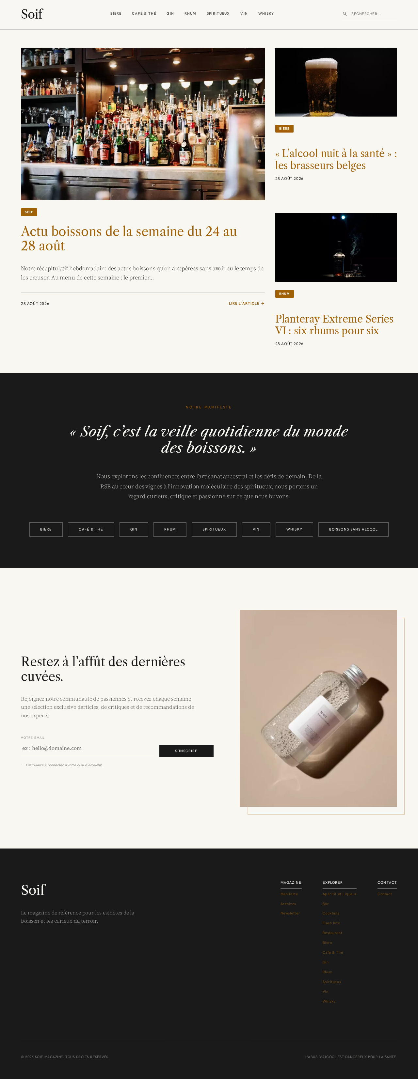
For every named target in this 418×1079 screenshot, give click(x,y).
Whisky (266, 13)
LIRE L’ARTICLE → (247, 304)
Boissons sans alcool (353, 529)
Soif (31, 14)
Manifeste (289, 894)
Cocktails (331, 913)
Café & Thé (144, 13)
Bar (326, 903)
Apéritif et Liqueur (340, 894)
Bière (116, 13)
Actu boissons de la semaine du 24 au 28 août (129, 239)
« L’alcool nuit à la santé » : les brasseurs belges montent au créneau (336, 165)
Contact (385, 894)
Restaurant (333, 932)
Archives (288, 903)
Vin (244, 13)
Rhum (190, 13)
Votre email (33, 738)
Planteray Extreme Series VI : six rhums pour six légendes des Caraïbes (334, 331)
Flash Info (331, 923)
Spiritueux (218, 13)
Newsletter (290, 913)
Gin (170, 13)
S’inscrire (186, 751)
